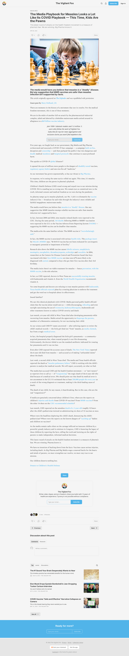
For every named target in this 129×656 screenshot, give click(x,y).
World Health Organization (74, 279)
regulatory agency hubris (40, 169)
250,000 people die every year (84, 379)
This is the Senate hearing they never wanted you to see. (48, 604)
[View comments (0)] (39, 35)
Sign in (123, 3)
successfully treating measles (83, 276)
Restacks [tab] (42, 541)
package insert (91, 239)
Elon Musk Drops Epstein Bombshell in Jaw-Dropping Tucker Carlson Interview (53, 585)
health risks (76, 239)
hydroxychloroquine (73, 307)
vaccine (94, 196)
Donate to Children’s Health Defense (45, 465)
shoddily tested (84, 166)
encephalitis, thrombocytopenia (52, 252)
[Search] (102, 3)
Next (93, 528)
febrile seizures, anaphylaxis (78, 249)
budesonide (93, 286)
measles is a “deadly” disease (72, 207)
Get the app (74, 647)
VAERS (92, 223)
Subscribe (113, 3)
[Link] (27, 92)
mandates (46, 153)
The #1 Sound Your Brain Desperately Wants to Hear (52, 571)
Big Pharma (85, 174)
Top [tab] (32, 565)
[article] (64, 574)
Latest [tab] (37, 565)
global (53, 161)
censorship (46, 151)
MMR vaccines (86, 400)
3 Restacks (47, 514)
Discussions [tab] (44, 565)
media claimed (90, 328)
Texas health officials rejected (42, 289)
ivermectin (59, 307)
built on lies (90, 148)
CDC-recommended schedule (62, 403)
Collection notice (78, 642)
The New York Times (81, 349)
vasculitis (82, 252)
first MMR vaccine (55, 258)
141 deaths (59, 220)
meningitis (34, 252)
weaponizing (62, 373)
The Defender (61, 98)
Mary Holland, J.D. (49, 103)
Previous (37, 528)
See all (34, 614)
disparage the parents (85, 318)
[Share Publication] (106, 3)
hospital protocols (61, 153)
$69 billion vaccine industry (53, 121)
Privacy (64, 642)
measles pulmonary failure (59, 363)
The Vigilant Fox (46, 575)
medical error (49, 331)
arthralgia (70, 252)
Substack (55, 652)
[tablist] (38, 542)
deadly (33, 153)
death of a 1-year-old (73, 408)
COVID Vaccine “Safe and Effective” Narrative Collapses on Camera (55, 600)
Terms (69, 642)
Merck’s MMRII (39, 241)
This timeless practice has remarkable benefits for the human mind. (52, 573)
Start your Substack (59, 647)
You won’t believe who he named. (41, 589)
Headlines (34, 11)
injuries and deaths (46, 400)
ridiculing (86, 305)
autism (45, 261)
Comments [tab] (34, 541)
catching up (86, 418)
